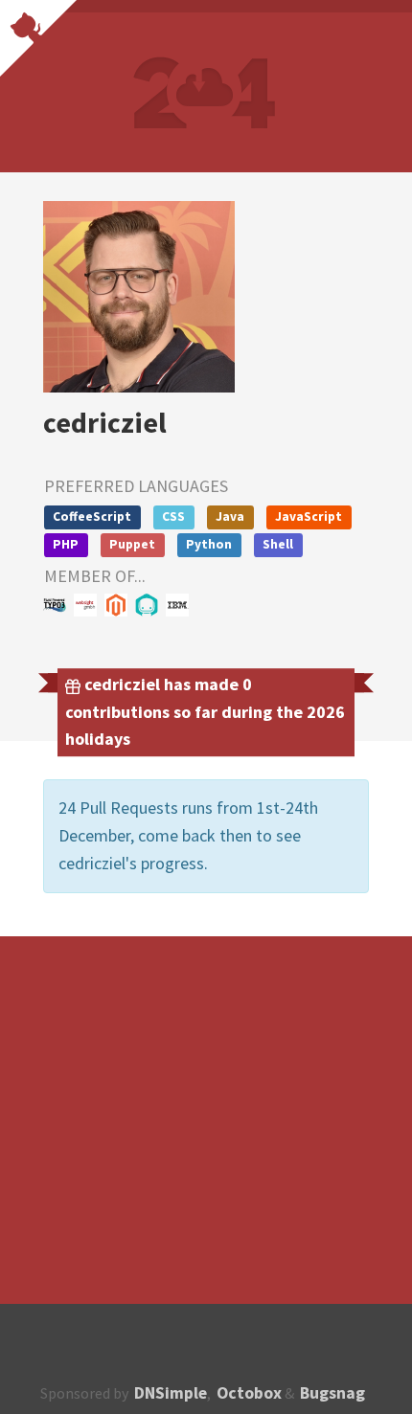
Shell (278, 544)
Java (230, 516)
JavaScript (308, 516)
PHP (66, 544)
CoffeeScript (92, 516)
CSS (173, 516)
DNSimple (170, 1392)
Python (209, 544)
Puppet (132, 544)
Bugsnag (332, 1392)
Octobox (249, 1392)
